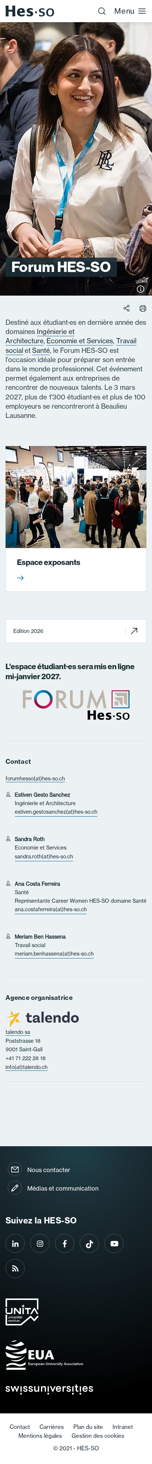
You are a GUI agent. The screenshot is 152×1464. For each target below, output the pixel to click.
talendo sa (18, 1032)
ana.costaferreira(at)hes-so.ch (51, 909)
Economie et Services (79, 341)
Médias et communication (63, 1188)
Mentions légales (40, 1435)
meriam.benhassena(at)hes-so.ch (54, 953)
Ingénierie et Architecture (40, 336)
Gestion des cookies (98, 1435)
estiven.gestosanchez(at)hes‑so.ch (56, 811)
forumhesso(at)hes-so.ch (35, 778)
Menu (124, 11)
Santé (41, 350)
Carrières (51, 1426)
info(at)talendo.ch (27, 1067)
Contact (20, 1426)
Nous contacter (48, 1170)
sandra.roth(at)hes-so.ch (44, 856)
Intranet (123, 1426)
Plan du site (88, 1426)
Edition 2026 (28, 631)
